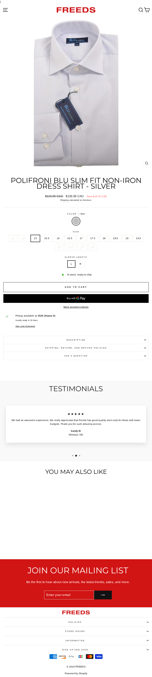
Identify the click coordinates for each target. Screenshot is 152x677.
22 (92, 247)
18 (104, 238)
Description (76, 340)
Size (76, 232)
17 (81, 238)
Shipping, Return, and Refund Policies (76, 348)
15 (35, 238)
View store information (25, 326)
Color (76, 214)
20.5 (70, 247)
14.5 (23, 238)
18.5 (115, 238)
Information (75, 640)
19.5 (138, 238)
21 (82, 247)
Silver (76, 221)
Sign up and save (75, 650)
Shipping (64, 200)
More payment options (76, 307)
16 (58, 238)
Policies (75, 622)
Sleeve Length (76, 257)
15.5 (46, 238)
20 (59, 247)
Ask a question (75, 356)
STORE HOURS (75, 631)
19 (127, 238)
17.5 (92, 238)
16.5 (69, 238)
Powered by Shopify (76, 673)
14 (12, 238)
